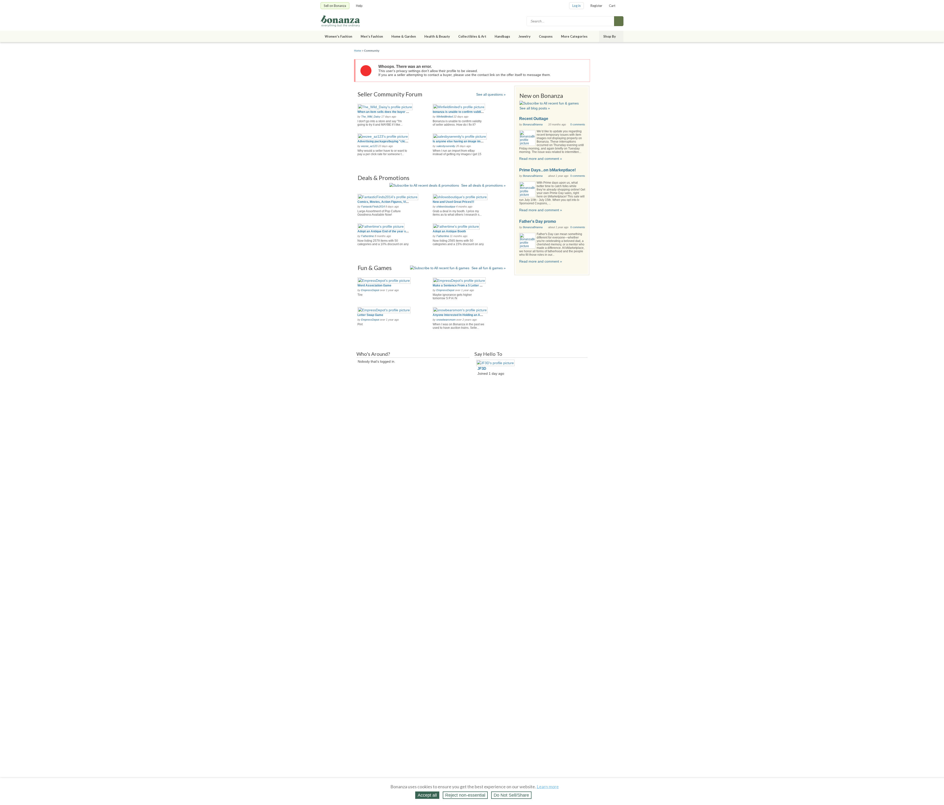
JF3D (481, 368)
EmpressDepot (370, 290)
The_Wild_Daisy (371, 116)
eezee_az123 (369, 146)
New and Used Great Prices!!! (453, 202)
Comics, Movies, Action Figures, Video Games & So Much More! (401, 202)
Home (357, 50)
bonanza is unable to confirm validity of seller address (470, 112)
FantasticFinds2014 (373, 206)
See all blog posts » (534, 108)
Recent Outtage (533, 119)
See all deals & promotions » (483, 185)
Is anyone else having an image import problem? (466, 141)
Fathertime (367, 236)
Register (596, 6)
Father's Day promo (537, 221)
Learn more (548, 786)
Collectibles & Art (472, 36)
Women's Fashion (338, 36)
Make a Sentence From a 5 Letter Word (460, 285)
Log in (576, 6)
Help (359, 6)
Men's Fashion (372, 36)
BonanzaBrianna (533, 124)
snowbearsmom (446, 319)
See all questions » (491, 94)
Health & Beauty (437, 36)
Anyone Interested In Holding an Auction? (461, 315)
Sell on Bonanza (335, 6)
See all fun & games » (489, 268)
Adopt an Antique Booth (449, 231)
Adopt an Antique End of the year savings (386, 231)
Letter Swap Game (370, 315)
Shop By (609, 36)
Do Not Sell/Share (511, 795)
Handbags (502, 36)
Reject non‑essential (465, 795)
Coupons (546, 36)
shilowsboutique (445, 206)
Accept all (427, 795)
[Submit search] (618, 21)
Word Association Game (374, 285)
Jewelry (524, 36)
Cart (612, 6)
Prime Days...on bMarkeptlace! (547, 170)
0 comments (577, 124)
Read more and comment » (540, 159)
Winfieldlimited (444, 116)
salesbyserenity (445, 146)
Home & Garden (403, 36)
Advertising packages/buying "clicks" (383, 141)
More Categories (574, 36)
